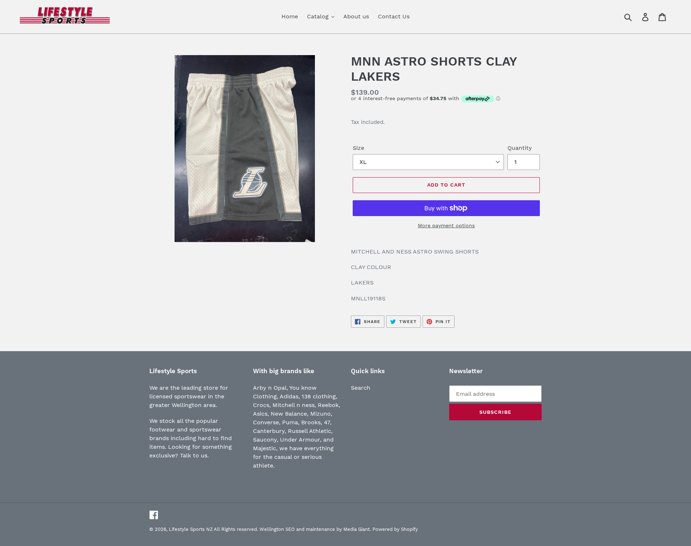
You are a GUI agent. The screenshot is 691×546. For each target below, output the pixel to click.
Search (360, 387)
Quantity (519, 147)
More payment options (446, 225)
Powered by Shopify (395, 529)
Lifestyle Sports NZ (191, 529)
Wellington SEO (277, 529)
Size (358, 147)
